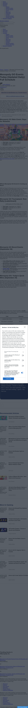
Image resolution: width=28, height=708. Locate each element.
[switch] (22, 355)
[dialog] (14, 354)
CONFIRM (8, 378)
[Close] (25, 327)
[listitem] (14, 352)
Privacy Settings (23, 707)
